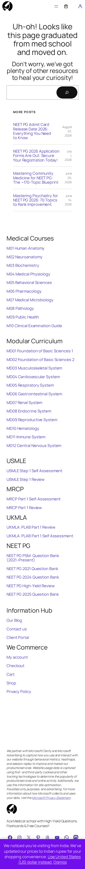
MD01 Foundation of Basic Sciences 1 (40, 351)
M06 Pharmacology (24, 291)
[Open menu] (56, 6)
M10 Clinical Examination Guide (34, 325)
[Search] (66, 92)
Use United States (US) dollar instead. (49, 859)
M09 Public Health (23, 317)
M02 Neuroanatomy (24, 257)
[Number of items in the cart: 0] (66, 6)
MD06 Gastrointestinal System (34, 394)
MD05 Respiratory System (30, 385)
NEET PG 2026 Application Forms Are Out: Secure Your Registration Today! (36, 155)
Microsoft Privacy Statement (51, 798)
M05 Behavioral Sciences (29, 282)
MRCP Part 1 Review (24, 507)
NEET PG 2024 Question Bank (33, 577)
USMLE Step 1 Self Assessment (34, 470)
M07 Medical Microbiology (30, 300)
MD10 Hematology (23, 428)
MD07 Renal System (24, 402)
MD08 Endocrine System (29, 411)
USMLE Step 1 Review (25, 479)
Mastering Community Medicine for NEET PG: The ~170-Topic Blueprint (35, 177)
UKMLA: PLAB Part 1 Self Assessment (40, 536)
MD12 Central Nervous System (34, 445)
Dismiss (60, 862)
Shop (11, 683)
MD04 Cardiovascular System (33, 376)
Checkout (15, 665)
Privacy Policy (19, 691)
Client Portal (18, 637)
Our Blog (14, 620)
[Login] (80, 6)
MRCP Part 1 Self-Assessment (34, 499)
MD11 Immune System (26, 437)
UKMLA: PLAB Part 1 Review (31, 527)
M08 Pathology (20, 308)
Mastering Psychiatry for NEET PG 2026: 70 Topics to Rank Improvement (35, 200)
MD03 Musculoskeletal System (34, 368)
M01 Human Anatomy (25, 248)
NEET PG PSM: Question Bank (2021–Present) (33, 557)
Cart (11, 674)
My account (17, 657)
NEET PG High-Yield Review (31, 586)
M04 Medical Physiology (28, 274)
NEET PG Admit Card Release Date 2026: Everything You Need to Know (32, 131)
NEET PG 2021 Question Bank (32, 568)
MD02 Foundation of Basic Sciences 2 (40, 359)
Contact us (17, 629)
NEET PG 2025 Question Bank (33, 594)
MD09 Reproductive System (32, 419)
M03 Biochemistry (23, 265)
